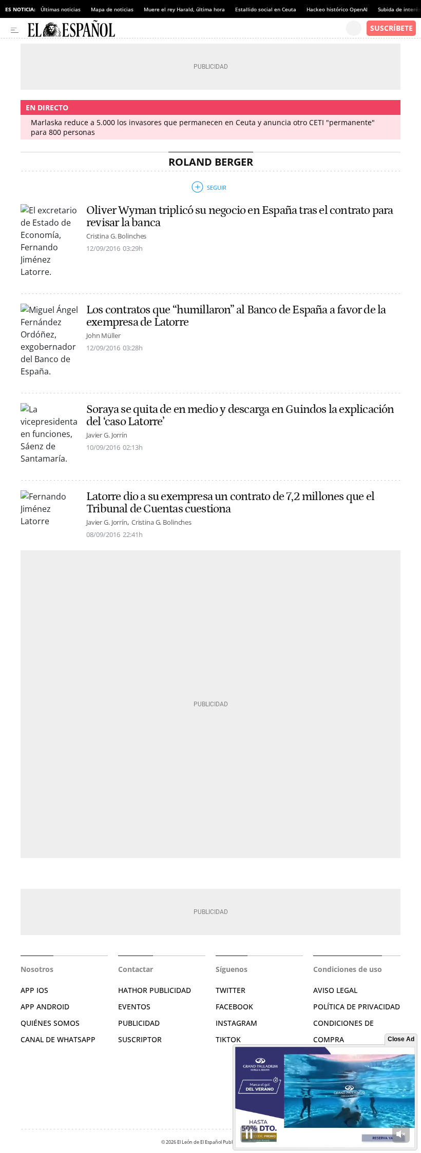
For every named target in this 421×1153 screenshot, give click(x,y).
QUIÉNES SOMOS (50, 1023)
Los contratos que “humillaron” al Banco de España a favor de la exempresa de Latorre (236, 316)
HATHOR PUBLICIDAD (154, 990)
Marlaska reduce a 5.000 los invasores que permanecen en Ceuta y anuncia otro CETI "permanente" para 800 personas (203, 127)
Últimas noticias (61, 9)
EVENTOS (134, 1006)
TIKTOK (228, 1039)
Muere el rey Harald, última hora (184, 9)
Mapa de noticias (112, 9)
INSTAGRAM (236, 1023)
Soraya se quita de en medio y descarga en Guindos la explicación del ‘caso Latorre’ (240, 415)
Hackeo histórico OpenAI (337, 9)
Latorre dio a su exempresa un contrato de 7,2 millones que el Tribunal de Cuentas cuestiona (230, 502)
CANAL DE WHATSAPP (58, 1039)
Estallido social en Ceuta (265, 9)
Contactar (135, 969)
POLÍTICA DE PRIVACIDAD (356, 1006)
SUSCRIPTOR (140, 1039)
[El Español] (187, 28)
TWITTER (230, 990)
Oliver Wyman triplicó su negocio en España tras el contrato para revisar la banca (239, 216)
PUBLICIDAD (139, 1023)
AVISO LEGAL (335, 990)
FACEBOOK (234, 1006)
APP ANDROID (45, 1006)
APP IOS (34, 990)
